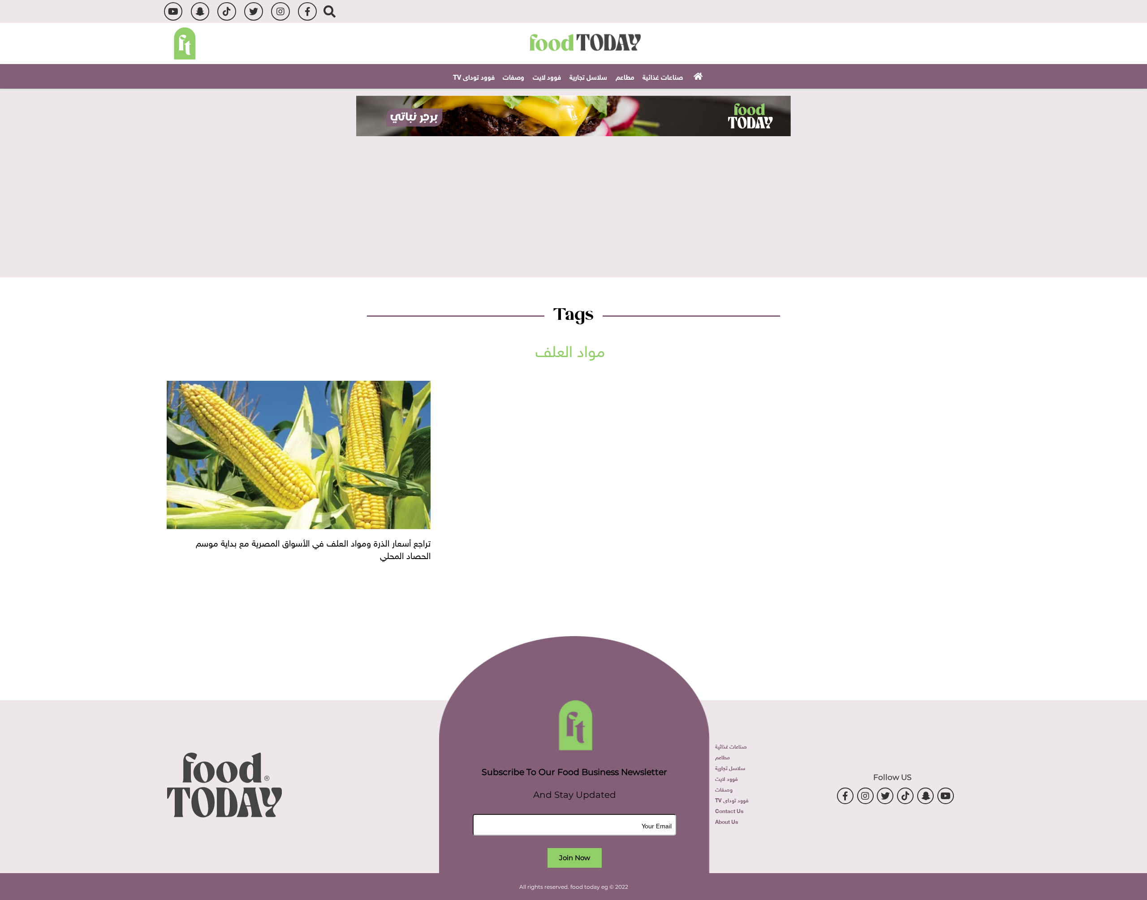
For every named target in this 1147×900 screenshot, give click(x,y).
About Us (726, 821)
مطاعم (625, 76)
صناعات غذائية (662, 76)
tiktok (226, 11)
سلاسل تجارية (588, 76)
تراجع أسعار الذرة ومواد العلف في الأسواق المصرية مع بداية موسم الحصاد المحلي (313, 548)
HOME (697, 76)
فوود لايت (547, 76)
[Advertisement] (573, 203)
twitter (253, 11)
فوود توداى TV (474, 76)
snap (200, 11)
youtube (173, 11)
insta (280, 11)
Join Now (574, 857)
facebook (307, 11)
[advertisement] (573, 115)
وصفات (513, 76)
